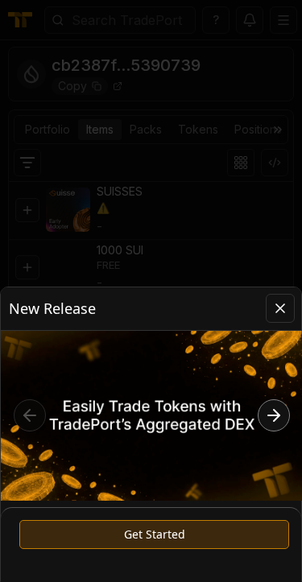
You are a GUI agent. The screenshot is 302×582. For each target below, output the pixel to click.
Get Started (154, 534)
